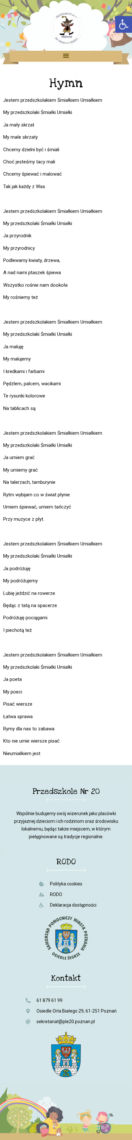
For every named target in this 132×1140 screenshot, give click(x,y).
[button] (66, 55)
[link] (123, 24)
